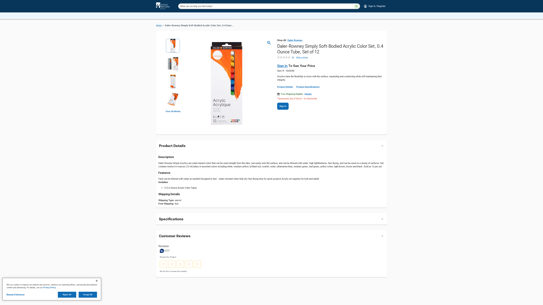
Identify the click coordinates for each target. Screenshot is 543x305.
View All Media (173, 111)
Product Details (285, 87)
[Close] (97, 281)
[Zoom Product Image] (269, 43)
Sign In (282, 66)
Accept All (87, 295)
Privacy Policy (49, 288)
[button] (374, 6)
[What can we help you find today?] (356, 6)
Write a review (302, 57)
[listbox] (173, 74)
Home (159, 25)
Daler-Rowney (294, 40)
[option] (173, 48)
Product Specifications (308, 87)
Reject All (67, 295)
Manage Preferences (15, 294)
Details (308, 94)
